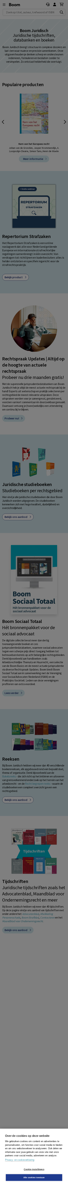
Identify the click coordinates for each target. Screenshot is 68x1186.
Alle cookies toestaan (34, 1177)
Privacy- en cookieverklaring (19, 1160)
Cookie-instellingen (34, 1169)
